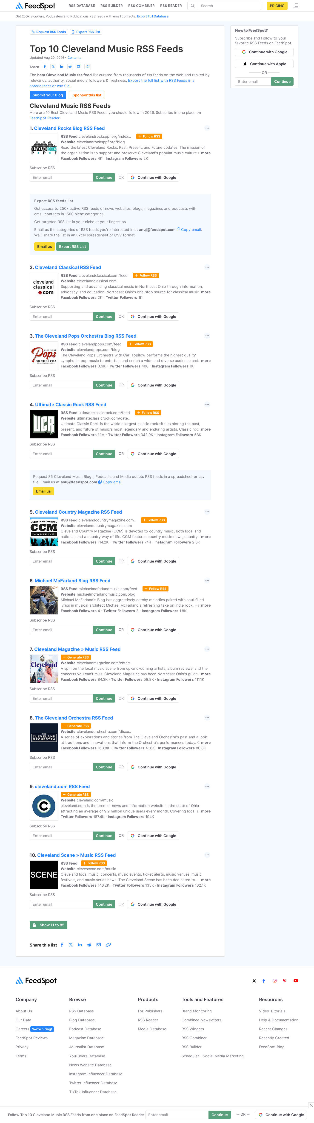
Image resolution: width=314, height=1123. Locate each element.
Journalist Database (86, 1047)
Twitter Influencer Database (93, 1083)
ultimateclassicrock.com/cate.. (103, 418)
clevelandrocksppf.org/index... (105, 136)
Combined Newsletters (201, 1020)
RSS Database (81, 1011)
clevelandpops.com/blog (98, 349)
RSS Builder (192, 1047)
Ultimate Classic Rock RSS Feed (70, 404)
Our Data (23, 1020)
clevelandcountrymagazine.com (104, 525)
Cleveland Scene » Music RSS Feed (76, 855)
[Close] (311, 1105)
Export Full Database (152, 16)
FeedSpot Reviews (32, 1038)
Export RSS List (88, 32)
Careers (34, 1029)
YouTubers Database (87, 1056)
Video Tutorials (272, 1011)
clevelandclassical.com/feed (103, 275)
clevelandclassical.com (97, 281)
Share (34, 67)
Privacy (22, 1047)
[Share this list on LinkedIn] (61, 66)
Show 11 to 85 (52, 925)
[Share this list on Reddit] (70, 66)
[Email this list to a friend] (78, 66)
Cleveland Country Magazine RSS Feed (78, 512)
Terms (21, 1056)
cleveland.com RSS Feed (62, 786)
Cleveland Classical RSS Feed (68, 267)
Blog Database (82, 1020)
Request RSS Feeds (51, 32)
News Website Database (90, 1065)
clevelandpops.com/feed (100, 344)
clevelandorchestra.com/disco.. (104, 731)
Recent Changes (273, 1029)
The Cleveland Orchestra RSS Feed (74, 718)
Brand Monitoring (197, 1011)
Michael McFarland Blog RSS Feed (73, 580)
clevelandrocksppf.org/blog (101, 142)
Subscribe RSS (42, 167)
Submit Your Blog (48, 95)
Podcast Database (85, 1029)
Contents (74, 57)
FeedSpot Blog (272, 1047)
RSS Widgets (193, 1029)
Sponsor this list (87, 95)
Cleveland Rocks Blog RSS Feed (69, 128)
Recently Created (274, 1038)
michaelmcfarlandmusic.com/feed (108, 588)
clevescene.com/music (96, 868)
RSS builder (111, 5)
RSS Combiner (141, 5)
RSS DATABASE (82, 5)
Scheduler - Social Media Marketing (213, 1056)
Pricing (277, 5)
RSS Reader (171, 5)
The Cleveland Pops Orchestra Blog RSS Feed (86, 336)
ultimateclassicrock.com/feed (104, 412)
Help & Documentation (278, 1020)
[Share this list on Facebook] (44, 66)
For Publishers (150, 1011)
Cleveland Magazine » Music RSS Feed (77, 649)
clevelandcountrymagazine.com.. (107, 520)
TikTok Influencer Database (93, 1091)
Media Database (152, 1029)
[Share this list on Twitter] (53, 66)
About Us (24, 1011)
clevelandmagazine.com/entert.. (104, 663)
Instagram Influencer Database (95, 1074)
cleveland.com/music (95, 800)
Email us (44, 246)
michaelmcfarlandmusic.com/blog (106, 594)
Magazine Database (86, 1038)
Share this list (43, 945)
